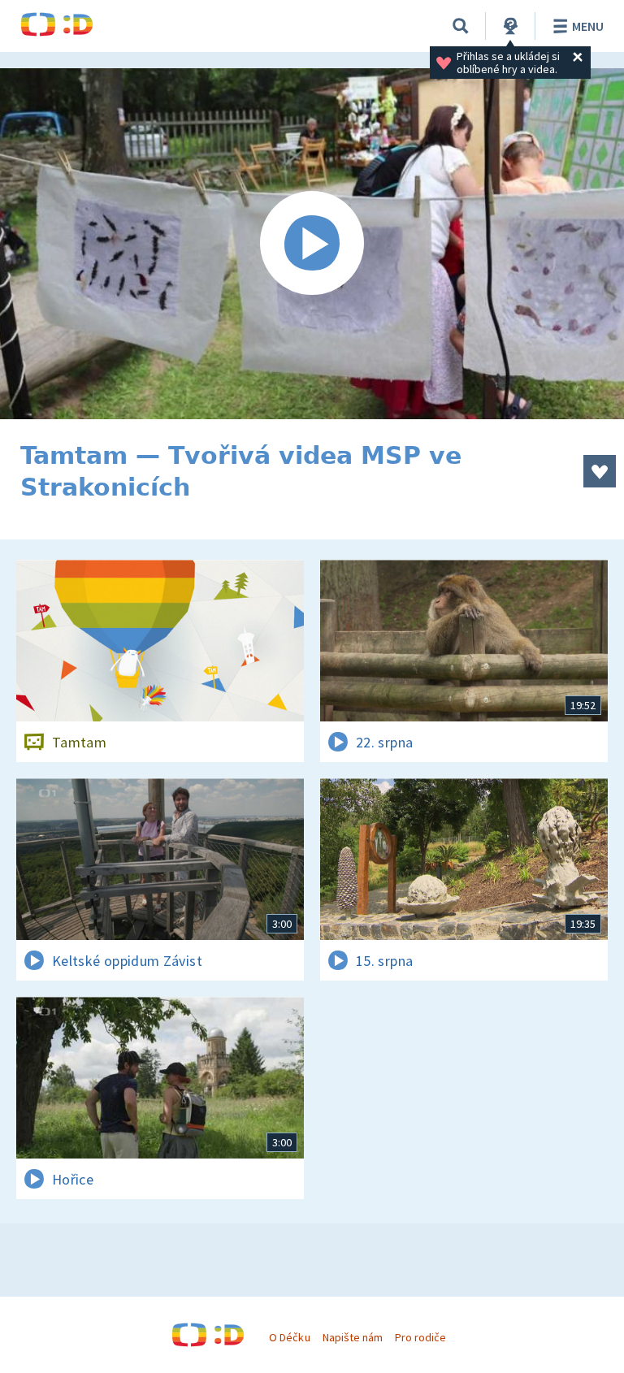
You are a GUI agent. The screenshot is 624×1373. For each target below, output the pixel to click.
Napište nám (353, 1337)
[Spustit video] (312, 243)
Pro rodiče (420, 1337)
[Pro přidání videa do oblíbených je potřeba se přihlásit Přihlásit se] (599, 471)
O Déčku (289, 1337)
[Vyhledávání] (460, 26)
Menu (588, 26)
